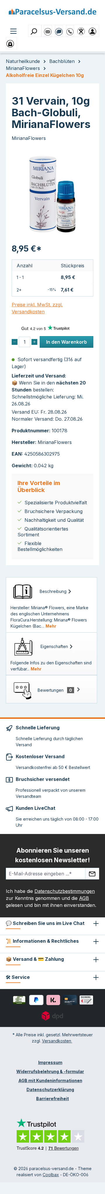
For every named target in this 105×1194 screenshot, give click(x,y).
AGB (84, 898)
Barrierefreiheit (52, 1098)
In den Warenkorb (66, 342)
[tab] (51, 604)
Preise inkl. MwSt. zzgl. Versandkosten (37, 308)
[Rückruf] (70, 29)
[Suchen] (34, 31)
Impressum (50, 1062)
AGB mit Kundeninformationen (50, 1080)
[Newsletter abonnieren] (92, 873)
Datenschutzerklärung (50, 1089)
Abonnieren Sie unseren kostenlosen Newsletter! (52, 855)
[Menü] (13, 30)
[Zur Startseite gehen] (52, 13)
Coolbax (51, 1174)
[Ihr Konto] (93, 31)
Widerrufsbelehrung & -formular (50, 1071)
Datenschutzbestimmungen (64, 891)
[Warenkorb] (11, 43)
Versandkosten (57, 1040)
